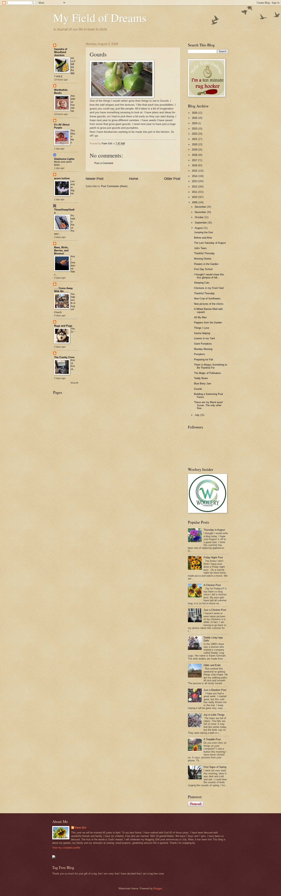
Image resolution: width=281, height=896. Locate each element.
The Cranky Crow (64, 357)
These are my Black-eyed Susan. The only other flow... (208, 405)
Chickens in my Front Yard (208, 288)
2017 (195, 160)
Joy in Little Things (214, 714)
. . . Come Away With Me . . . (63, 290)
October (199, 217)
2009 (195, 202)
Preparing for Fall (203, 359)
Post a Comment (103, 163)
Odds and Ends (212, 665)
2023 (195, 128)
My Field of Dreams (99, 17)
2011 (195, 191)
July (197, 415)
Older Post (172, 179)
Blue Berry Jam (202, 383)
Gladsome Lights (64, 159)
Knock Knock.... (73, 366)
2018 (195, 154)
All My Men (200, 317)
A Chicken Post (212, 585)
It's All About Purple (61, 126)
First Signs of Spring (215, 767)
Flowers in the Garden (206, 264)
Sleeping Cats (202, 282)
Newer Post (94, 179)
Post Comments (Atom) (114, 186)
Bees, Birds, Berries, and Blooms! (61, 250)
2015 (195, 170)
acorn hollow (62, 178)
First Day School (203, 269)
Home (133, 179)
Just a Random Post (215, 690)
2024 (195, 123)
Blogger (157, 888)
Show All (74, 383)
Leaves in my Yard (204, 338)
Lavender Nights (73, 187)
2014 (195, 176)
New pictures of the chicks (208, 303)
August (199, 228)
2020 (195, 144)
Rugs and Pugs (63, 325)
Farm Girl (80, 827)
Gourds (198, 388)
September (201, 222)
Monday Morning (203, 349)
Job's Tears (200, 248)
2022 (195, 133)
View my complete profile (66, 847)
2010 (195, 197)
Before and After (203, 237)
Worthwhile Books (60, 91)
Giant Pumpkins (203, 343)
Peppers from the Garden (208, 322)
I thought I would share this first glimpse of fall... (209, 276)
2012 (195, 186)
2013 (195, 181)
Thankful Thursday (204, 253)
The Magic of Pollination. (208, 373)
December (201, 206)
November (201, 212)
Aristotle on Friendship (73, 104)
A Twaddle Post (212, 739)
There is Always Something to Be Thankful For (210, 366)
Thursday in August (214, 529)
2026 (195, 112)
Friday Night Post (213, 557)
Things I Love (201, 327)
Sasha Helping (202, 333)
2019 (195, 149)
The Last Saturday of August (210, 242)
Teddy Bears (201, 378)
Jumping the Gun (203, 232)
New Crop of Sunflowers (207, 298)
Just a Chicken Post (215, 609)
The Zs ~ (73, 330)
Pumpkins (199, 354)
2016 (195, 165)
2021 (195, 139)
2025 (195, 118)
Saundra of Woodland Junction (60, 52)
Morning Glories (202, 258)
